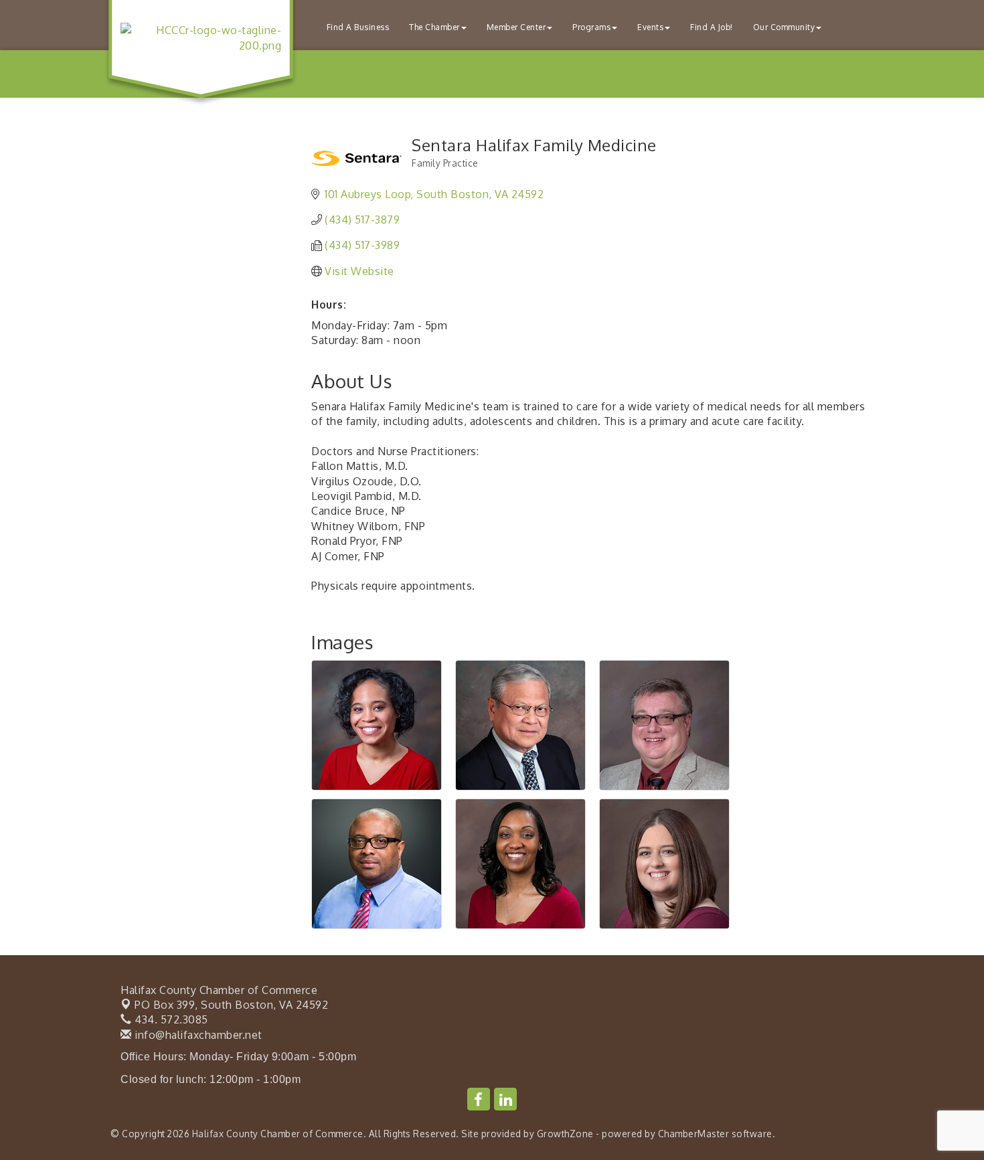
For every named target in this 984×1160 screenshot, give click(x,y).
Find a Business (358, 27)
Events (650, 27)
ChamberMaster (694, 1133)
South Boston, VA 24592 (231, 1004)
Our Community (784, 27)
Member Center (516, 27)
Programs (591, 27)
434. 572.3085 (170, 1019)
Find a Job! (711, 27)
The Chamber (434, 27)
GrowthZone (565, 1133)
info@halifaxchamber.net (197, 1035)
